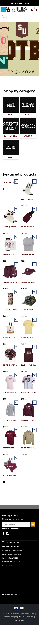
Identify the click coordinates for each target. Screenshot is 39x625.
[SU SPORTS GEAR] (11, 126)
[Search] (36, 17)
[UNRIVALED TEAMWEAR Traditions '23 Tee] (28, 381)
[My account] (32, 10)
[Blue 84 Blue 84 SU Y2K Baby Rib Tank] (28, 353)
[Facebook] (4, 534)
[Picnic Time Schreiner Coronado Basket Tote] (10, 326)
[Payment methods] (19, 608)
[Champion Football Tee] (10, 436)
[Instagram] (8, 534)
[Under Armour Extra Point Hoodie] (28, 409)
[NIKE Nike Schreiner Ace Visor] (28, 270)
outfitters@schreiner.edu (11, 562)
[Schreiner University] (16, 9)
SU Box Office (22, 3)
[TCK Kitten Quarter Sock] (10, 215)
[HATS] (28, 105)
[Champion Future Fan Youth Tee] (10, 381)
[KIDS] (11, 147)
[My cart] (36, 10)
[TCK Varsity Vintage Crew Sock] (28, 188)
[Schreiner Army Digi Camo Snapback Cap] (28, 298)
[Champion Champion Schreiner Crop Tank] (28, 243)
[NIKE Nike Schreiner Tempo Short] (10, 270)
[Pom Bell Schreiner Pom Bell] (10, 353)
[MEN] (11, 105)
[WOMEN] (28, 126)
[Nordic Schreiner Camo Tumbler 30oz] (10, 298)
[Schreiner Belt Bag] (28, 215)
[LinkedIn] (12, 534)
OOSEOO (22, 617)
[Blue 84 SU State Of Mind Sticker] (10, 464)
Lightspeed (19, 620)
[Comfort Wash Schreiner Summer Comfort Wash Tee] (28, 326)
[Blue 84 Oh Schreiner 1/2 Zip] (28, 436)
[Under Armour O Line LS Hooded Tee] (10, 409)
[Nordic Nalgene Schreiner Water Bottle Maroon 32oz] (10, 243)
